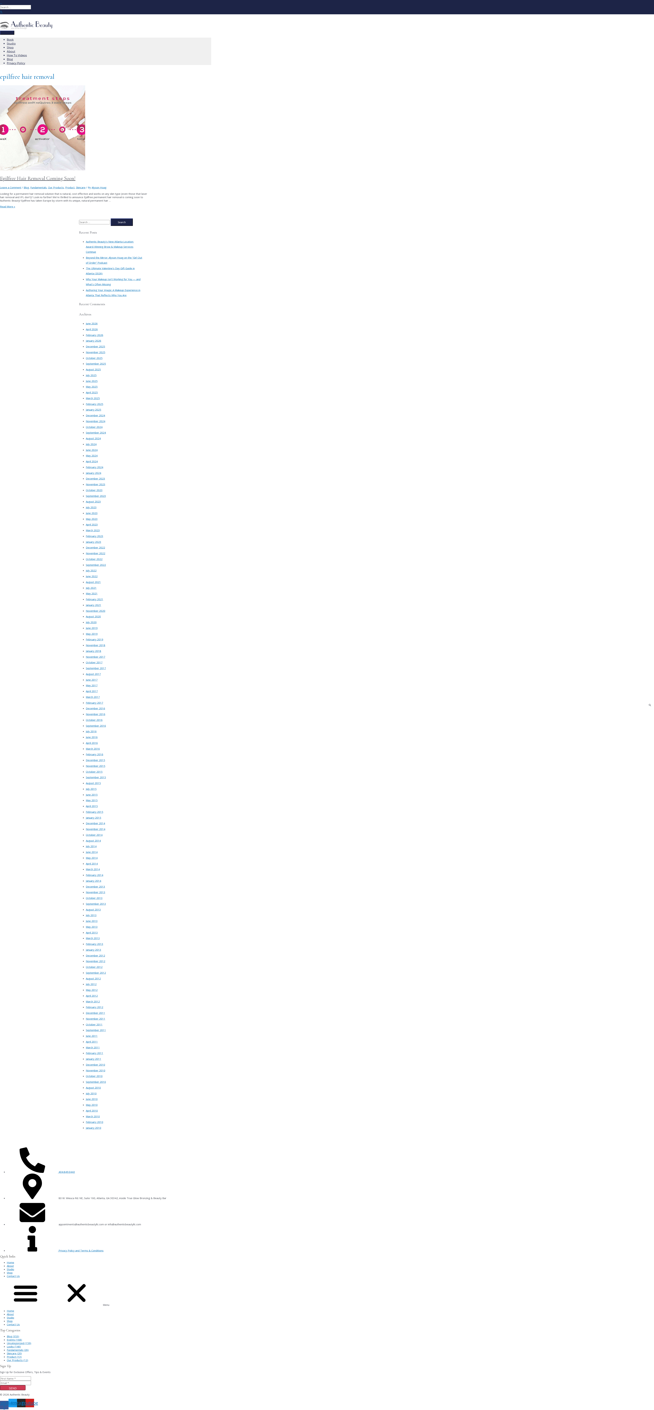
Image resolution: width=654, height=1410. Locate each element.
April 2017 (92, 691)
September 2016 (96, 725)
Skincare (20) (14, 1353)
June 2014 (92, 852)
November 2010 (95, 1070)
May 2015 (92, 800)
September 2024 (96, 432)
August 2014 (93, 840)
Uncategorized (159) (19, 1343)
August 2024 (93, 438)
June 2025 (92, 381)
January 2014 (93, 880)
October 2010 (94, 1076)
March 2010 (93, 1116)
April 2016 (92, 743)
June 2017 (92, 679)
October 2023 (94, 490)
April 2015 (92, 806)
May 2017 (92, 685)
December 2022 (95, 547)
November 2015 (95, 766)
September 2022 (96, 565)
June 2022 (92, 576)
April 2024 (92, 461)
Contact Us (13, 1276)
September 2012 (96, 972)
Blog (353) (13, 1336)
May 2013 (92, 926)
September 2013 (96, 903)
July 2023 (91, 507)
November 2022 (95, 553)
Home (10, 1262)
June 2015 (92, 794)
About (10, 1266)
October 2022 (94, 559)
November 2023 (95, 484)
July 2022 (91, 570)
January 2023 (93, 542)
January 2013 (93, 949)
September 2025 (96, 363)
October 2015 (94, 771)
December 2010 (95, 1064)
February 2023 (94, 536)
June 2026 (92, 323)
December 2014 (95, 823)
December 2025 (95, 346)
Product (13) (14, 1356)
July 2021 (91, 588)
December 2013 (95, 886)
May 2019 (92, 633)
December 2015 (95, 760)
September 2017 (96, 668)
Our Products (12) (17, 1360)
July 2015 (91, 789)
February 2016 (94, 754)
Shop (10, 1272)
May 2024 (92, 455)
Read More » (7, 206)
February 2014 (94, 875)
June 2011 (92, 1036)
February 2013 (94, 944)
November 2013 (95, 892)
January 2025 (93, 409)
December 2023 (95, 478)
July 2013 (91, 915)
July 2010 (91, 1093)
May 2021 (92, 593)
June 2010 (92, 1099)
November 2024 (95, 421)
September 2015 (96, 777)
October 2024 (94, 427)
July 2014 (91, 846)
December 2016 (95, 708)
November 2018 (95, 645)
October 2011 (94, 1024)
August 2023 (93, 501)
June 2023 (92, 513)
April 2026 (92, 329)
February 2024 (94, 467)
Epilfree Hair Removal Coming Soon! (37, 178)
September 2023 (96, 496)
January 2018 (93, 651)
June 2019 (92, 628)
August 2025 (93, 369)
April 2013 (92, 932)
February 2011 (94, 1053)
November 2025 (95, 352)
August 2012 (93, 978)
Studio (10, 1269)
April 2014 (92, 863)
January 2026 (93, 340)
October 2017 (94, 662)
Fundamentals (38, 187)
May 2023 (92, 519)
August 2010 (93, 1087)
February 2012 (94, 1007)
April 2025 (92, 392)
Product (70, 187)
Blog (26, 187)
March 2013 (93, 938)
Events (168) (14, 1339)
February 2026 (94, 335)
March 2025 (93, 398)
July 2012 (91, 984)
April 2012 (92, 995)
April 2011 (92, 1041)
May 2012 (92, 990)
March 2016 (93, 748)
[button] (327, 1293)
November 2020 (95, 610)
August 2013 (93, 909)
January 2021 (93, 605)
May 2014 (92, 857)
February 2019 (94, 639)
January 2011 (93, 1059)
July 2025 (91, 375)
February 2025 (94, 404)
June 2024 (92, 450)
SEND (13, 1388)
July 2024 (91, 444)
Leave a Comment (10, 187)
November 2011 (95, 1018)
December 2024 (95, 415)
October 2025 (94, 358)
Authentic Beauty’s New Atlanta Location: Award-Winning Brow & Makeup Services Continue (110, 246)
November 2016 (95, 714)
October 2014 (94, 835)
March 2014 (93, 869)
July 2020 (91, 622)
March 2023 (93, 530)
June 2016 (92, 737)
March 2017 (93, 697)
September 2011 (96, 1030)
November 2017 (95, 656)
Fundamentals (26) (18, 1350)
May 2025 (92, 386)
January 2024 (93, 473)
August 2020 (93, 616)
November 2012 (95, 961)
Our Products (56, 187)
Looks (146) (14, 1346)
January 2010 (93, 1127)
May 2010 (92, 1104)
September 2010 (96, 1082)
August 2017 (93, 674)
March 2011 (93, 1047)
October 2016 (94, 720)
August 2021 (93, 582)
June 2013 (92, 921)
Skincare (80, 187)
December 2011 (95, 1013)
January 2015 (93, 817)
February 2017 (94, 702)
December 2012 (95, 955)
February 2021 (94, 599)
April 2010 (92, 1110)
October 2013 (94, 898)
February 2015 (94, 812)
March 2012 (93, 1001)
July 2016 (91, 731)
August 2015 (93, 783)
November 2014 (95, 829)
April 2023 (92, 524)
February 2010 (94, 1122)
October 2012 (94, 967)
